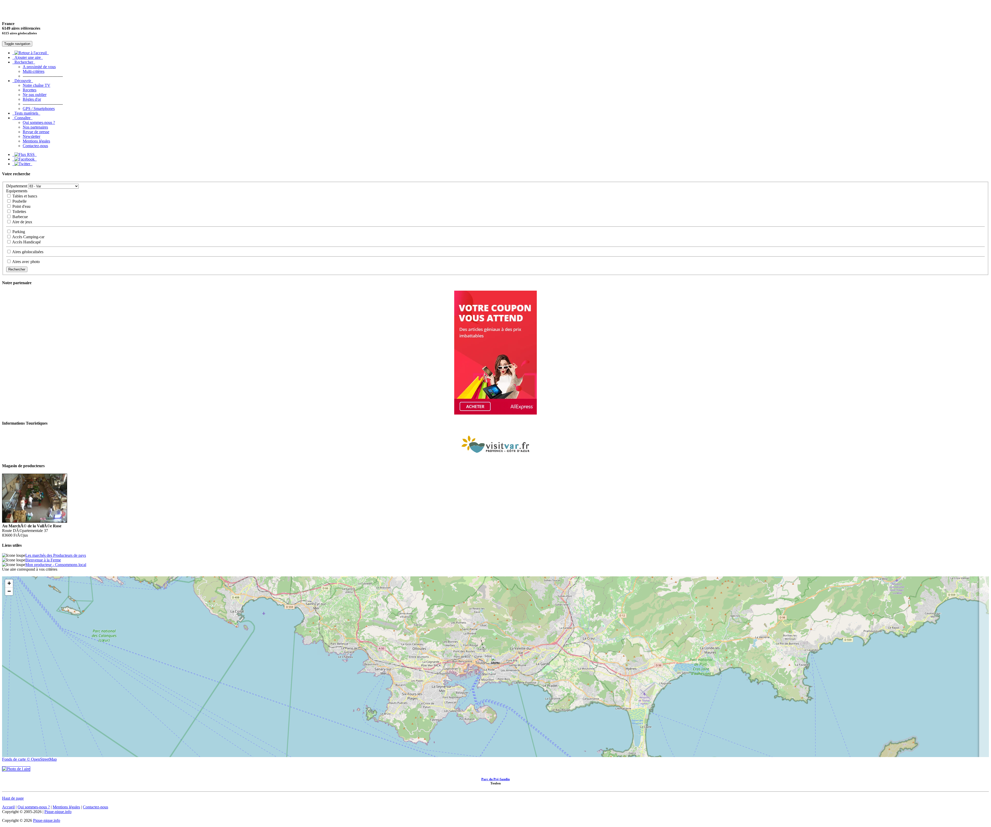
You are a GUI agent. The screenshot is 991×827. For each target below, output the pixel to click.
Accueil (8, 807)
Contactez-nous (35, 146)
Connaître (22, 118)
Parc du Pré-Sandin (495, 779)
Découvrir (22, 80)
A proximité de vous (39, 67)
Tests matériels (26, 113)
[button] (495, 661)
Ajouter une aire (27, 57)
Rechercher (23, 62)
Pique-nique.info (57, 811)
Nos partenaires (35, 127)
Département (16, 186)
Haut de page (13, 798)
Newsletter (31, 136)
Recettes (29, 90)
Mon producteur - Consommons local (55, 564)
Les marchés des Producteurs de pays (55, 555)
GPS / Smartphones (39, 108)
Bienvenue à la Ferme (43, 560)
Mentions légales (36, 141)
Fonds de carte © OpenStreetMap (29, 759)
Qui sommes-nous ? (39, 122)
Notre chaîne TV (36, 85)
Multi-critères (33, 71)
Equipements (16, 191)
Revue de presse (36, 132)
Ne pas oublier (34, 94)
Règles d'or (32, 99)
